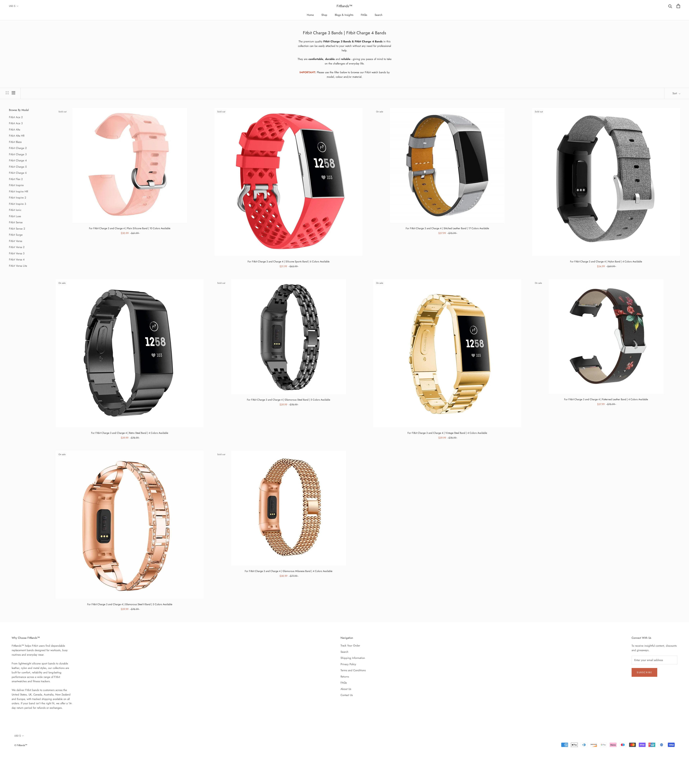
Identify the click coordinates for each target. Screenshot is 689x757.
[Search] (670, 6)
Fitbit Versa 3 (16, 253)
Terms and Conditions (353, 670)
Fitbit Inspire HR (18, 191)
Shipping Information (353, 658)
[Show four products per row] (13, 92)
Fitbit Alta (14, 130)
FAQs (364, 15)
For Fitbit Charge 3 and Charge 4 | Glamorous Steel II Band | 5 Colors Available (129, 604)
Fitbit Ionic (15, 210)
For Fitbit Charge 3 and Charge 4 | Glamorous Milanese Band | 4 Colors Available (288, 571)
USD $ (12, 6)
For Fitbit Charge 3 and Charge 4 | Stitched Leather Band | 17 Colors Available (447, 228)
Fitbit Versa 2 (17, 247)
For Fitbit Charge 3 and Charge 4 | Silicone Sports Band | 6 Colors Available (288, 261)
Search (378, 15)
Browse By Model (19, 110)
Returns (345, 677)
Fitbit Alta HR (16, 136)
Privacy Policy (348, 664)
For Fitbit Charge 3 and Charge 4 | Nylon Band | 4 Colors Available (606, 261)
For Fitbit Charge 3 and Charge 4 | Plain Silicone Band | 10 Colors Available (129, 228)
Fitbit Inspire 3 (17, 204)
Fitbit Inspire (16, 185)
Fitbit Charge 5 (18, 167)
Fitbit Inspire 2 (17, 198)
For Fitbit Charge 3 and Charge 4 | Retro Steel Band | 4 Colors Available (129, 433)
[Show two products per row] (7, 92)
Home (310, 15)
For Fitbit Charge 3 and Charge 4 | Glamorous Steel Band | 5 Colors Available (288, 399)
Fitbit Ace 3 (16, 123)
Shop (324, 15)
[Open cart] (678, 6)
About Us (346, 689)
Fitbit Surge (16, 235)
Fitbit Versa (15, 241)
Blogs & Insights (344, 15)
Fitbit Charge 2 (18, 148)
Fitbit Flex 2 (16, 179)
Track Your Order (350, 646)
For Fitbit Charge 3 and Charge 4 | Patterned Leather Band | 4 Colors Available (606, 399)
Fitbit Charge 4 (18, 160)
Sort (675, 93)
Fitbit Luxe (15, 216)
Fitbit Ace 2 (16, 117)
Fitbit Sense (16, 222)
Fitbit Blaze (15, 142)
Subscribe (644, 672)
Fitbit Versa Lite (18, 266)
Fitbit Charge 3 (18, 154)
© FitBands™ (20, 745)
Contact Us (347, 695)
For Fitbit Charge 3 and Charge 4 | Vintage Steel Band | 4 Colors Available (447, 433)
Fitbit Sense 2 (17, 229)
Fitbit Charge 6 (18, 173)
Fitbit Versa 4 (17, 259)
